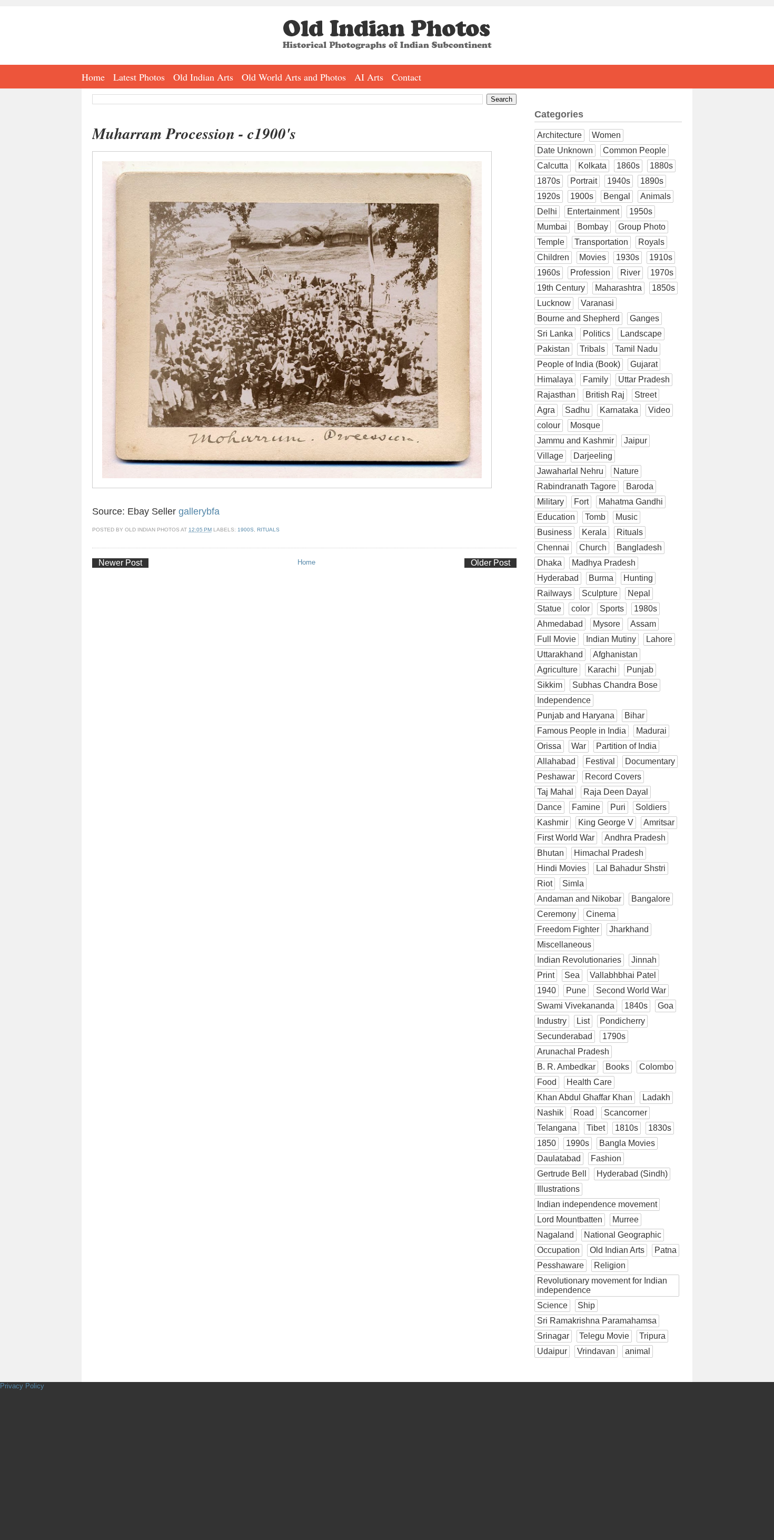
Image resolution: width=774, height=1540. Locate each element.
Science (552, 1305)
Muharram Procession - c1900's (194, 133)
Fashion (606, 1158)
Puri (618, 807)
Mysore (606, 623)
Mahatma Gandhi (631, 501)
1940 (546, 990)
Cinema (601, 914)
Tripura (652, 1335)
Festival (600, 761)
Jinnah (644, 959)
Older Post (490, 562)
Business (554, 532)
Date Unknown (565, 150)
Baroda (639, 486)
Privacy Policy (22, 1386)
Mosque (585, 425)
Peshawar (556, 776)
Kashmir (552, 822)
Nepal (639, 593)
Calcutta (552, 165)
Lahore (659, 639)
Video (659, 410)
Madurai (651, 730)
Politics (596, 333)
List (583, 1020)
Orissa (549, 746)
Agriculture (557, 669)
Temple (550, 242)
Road (583, 1112)
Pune (576, 990)
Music (627, 516)
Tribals (592, 348)
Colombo (656, 1066)
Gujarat (644, 364)
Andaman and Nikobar (579, 898)
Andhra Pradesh (635, 837)
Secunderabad (564, 1036)
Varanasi (597, 303)
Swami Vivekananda (575, 1005)
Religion (610, 1265)
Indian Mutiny (611, 639)
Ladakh (656, 1097)
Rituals (268, 529)
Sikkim (549, 684)
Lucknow (554, 303)
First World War (565, 837)
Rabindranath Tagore (576, 486)
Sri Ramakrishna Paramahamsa (597, 1320)
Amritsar (658, 822)
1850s (663, 287)
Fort (581, 501)
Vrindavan (596, 1351)
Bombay (592, 226)
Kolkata (592, 165)
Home (93, 77)
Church (593, 547)
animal (637, 1351)
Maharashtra (618, 287)
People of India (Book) (578, 364)
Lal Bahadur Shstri (631, 868)
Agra (546, 410)
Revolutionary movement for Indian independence (602, 1285)
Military (550, 501)
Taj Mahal (555, 791)
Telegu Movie (604, 1335)
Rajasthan (556, 394)
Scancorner (625, 1112)
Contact (406, 77)
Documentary (650, 761)
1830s (659, 1127)
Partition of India (626, 746)
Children (553, 257)
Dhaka (549, 562)
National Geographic (622, 1234)
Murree (625, 1219)
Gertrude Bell (562, 1173)
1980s (645, 608)
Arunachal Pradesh (573, 1051)
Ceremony (556, 914)
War (578, 746)
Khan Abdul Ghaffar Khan (584, 1097)
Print (545, 975)
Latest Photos (139, 77)
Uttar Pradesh (644, 379)
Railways (554, 593)
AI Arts (368, 77)
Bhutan (550, 852)
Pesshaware (560, 1265)
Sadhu (577, 410)
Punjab (640, 669)
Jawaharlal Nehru (570, 471)
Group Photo (642, 226)
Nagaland (555, 1234)
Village (550, 455)
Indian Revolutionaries (579, 959)
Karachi (602, 669)
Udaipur (552, 1351)
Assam (643, 623)
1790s (614, 1036)
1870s (548, 180)
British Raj (605, 394)
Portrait (583, 180)
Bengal (616, 196)
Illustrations (558, 1188)
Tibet (596, 1127)
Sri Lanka (555, 333)
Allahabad (556, 761)
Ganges (644, 318)
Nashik (550, 1112)
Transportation (601, 242)
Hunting (638, 578)
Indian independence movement (597, 1204)
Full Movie (556, 639)
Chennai (553, 547)
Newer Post (120, 562)
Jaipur (635, 440)
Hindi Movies (561, 868)
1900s (245, 529)
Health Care (589, 1082)
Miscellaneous (564, 944)
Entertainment (593, 211)
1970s (661, 272)
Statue (549, 608)
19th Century (561, 287)
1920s (548, 196)
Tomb (595, 516)
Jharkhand (629, 929)
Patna (665, 1250)
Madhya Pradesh (604, 562)
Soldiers (651, 807)
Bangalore (650, 898)
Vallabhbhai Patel (623, 975)
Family (595, 379)
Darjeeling (592, 455)
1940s (618, 180)
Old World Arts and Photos (294, 77)
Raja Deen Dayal (615, 791)
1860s (628, 165)
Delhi (547, 211)
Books (617, 1066)
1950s (640, 211)
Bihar (634, 715)
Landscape (641, 333)
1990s (577, 1143)
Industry (552, 1020)
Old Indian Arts (203, 77)
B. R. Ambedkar (566, 1066)
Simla (573, 883)
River (630, 272)
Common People (634, 150)
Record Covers (613, 776)
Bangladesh (639, 547)
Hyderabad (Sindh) (632, 1173)
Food (547, 1082)
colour (548, 425)
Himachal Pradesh (608, 852)
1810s (626, 1127)
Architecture (559, 135)
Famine (586, 807)
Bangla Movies (627, 1143)
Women (606, 135)
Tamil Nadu (636, 348)
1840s (636, 1005)
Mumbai (552, 226)
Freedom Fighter (568, 929)
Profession (590, 272)
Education (556, 516)
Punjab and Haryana (575, 715)
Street (645, 394)
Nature (626, 471)
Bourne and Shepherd (578, 318)
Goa (665, 1005)
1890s (651, 180)
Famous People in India (581, 730)
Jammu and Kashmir (575, 440)
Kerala (594, 532)
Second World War (631, 990)
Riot (544, 883)
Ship (586, 1305)
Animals (655, 196)
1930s (627, 257)
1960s (548, 272)
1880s (661, 165)
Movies (592, 257)
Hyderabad (558, 578)
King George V (605, 822)
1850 (546, 1143)
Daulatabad (559, 1158)
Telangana (557, 1127)
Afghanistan (615, 654)
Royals (651, 242)
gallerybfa (199, 511)
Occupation (558, 1250)
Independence (564, 700)
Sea (572, 975)
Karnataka (619, 410)
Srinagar (553, 1335)
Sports (612, 608)
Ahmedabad (560, 623)
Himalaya (555, 379)
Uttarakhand (560, 654)
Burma (601, 578)
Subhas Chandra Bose (615, 684)
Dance (549, 807)
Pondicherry (622, 1020)
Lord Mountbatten (569, 1219)
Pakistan (553, 348)
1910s (660, 257)
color (580, 608)
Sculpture (600, 593)
